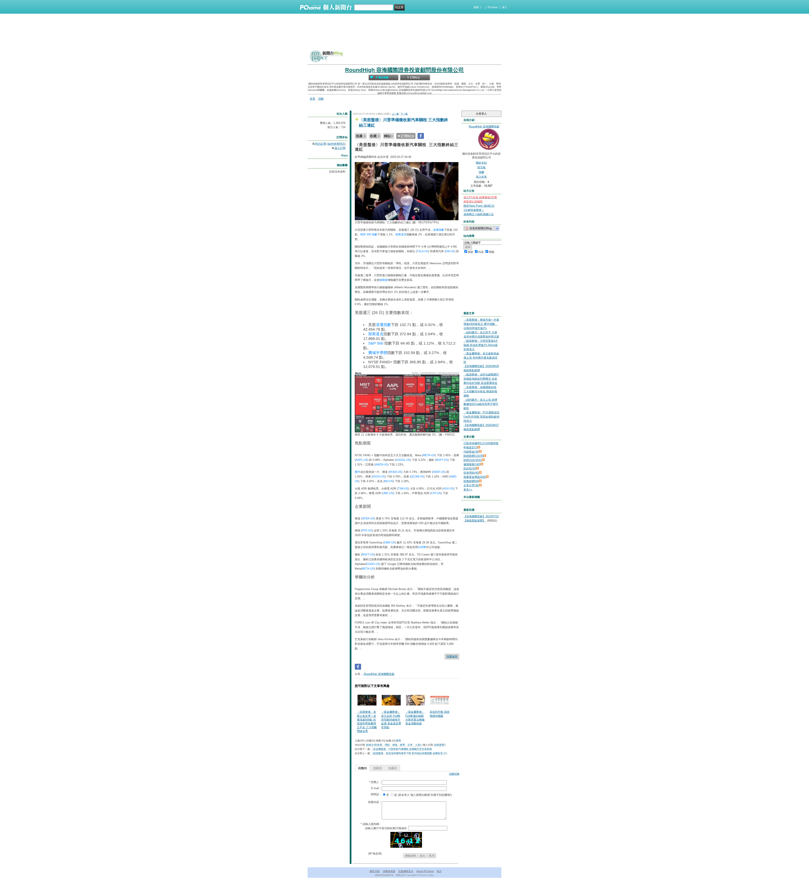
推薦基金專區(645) (474, 477)
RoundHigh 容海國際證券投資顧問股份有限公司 (404, 70)
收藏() (392, 768)
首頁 (312, 98)
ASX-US (448, 488)
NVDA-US (395, 471)
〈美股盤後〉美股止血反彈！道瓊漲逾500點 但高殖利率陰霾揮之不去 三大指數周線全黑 (367, 721)
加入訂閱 (340, 148)
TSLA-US (422, 251)
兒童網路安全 (405, 871)
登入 (504, 7)
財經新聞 (439, 744)
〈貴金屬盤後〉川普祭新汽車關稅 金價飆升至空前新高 (401, 749)
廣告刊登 (375, 871)
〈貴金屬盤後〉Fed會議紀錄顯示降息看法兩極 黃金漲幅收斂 (415, 717)
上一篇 (395, 114)
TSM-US (403, 488)
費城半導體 (377, 353)
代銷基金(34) (471, 451)
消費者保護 (389, 871)
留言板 (481, 167)
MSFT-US (442, 459)
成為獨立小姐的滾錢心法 (478, 214)
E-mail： (376, 788)
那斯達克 (400, 234)
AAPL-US (361, 459)
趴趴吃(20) (469, 468)
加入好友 (481, 176)
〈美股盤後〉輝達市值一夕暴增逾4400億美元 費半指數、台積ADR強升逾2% (481, 324)
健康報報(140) (472, 464)
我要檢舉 (451, 656)
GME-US (389, 542)
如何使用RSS (336, 143)
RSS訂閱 (320, 143)
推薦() (377, 768)
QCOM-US (417, 476)
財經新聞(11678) (473, 455)
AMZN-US (381, 464)
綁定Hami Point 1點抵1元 (478, 205)
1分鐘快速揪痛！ (473, 210)
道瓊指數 (438, 229)
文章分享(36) (471, 485)
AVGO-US (378, 476)
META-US (429, 455)
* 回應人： (375, 782)
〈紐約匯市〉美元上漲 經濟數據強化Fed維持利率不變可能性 (480, 404)
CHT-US (436, 493)
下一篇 (404, 114)
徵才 (439, 871)
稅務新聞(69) (471, 481)
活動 (321, 98)
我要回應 (454, 773)
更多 (467, 489)
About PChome (425, 871)
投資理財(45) (471, 472)
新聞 (476, 7)
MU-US (388, 481)
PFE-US (367, 530)
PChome (493, 7)
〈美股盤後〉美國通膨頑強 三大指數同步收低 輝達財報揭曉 (480, 391)
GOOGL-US (403, 459)
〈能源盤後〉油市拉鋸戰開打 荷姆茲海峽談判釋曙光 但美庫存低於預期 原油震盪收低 (481, 379)
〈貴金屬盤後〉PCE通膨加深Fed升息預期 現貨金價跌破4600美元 (481, 416)
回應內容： (375, 802)
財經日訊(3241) (472, 460)
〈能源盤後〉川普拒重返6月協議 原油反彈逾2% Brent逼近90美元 (480, 345)
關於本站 (481, 162)
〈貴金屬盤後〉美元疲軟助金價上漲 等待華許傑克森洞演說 (481, 357)
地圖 (481, 172)
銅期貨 (383, 280)
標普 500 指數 (368, 234)
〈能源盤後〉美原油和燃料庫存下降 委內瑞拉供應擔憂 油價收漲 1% (409, 753)
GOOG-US (372, 564)
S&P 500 (375, 343)
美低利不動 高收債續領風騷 (440, 713)
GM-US (449, 251)
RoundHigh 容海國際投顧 (378, 674)
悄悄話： (376, 794)
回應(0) (362, 768)
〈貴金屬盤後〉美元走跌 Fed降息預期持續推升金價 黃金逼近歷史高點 (391, 719)
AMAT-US (439, 471)
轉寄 (398, 740)
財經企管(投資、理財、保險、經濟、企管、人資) (393, 744)
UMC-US (388, 493)
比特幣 (422, 547)
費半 (357, 471)
